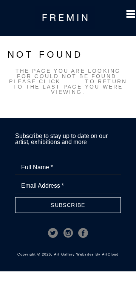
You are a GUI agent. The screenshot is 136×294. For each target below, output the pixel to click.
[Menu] (130, 14)
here (72, 81)
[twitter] (53, 233)
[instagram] (68, 233)
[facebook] (83, 233)
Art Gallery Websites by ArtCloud (86, 254)
